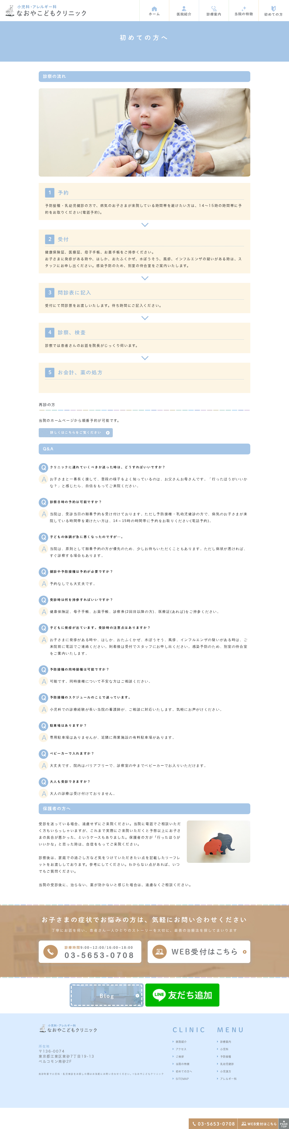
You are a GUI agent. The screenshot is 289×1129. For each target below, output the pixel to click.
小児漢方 (225, 1071)
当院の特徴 (183, 1064)
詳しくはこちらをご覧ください (75, 432)
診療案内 (225, 1041)
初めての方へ (184, 1071)
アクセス (181, 1049)
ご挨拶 (180, 1056)
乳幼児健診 (227, 1064)
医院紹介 (181, 1041)
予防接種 (225, 1056)
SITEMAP (182, 1079)
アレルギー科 (228, 1079)
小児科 (224, 1049)
